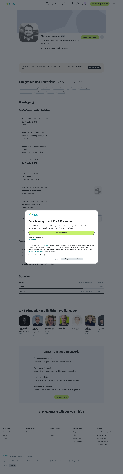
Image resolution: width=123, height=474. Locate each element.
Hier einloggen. (32, 239)
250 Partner (44, 245)
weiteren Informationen (35, 251)
